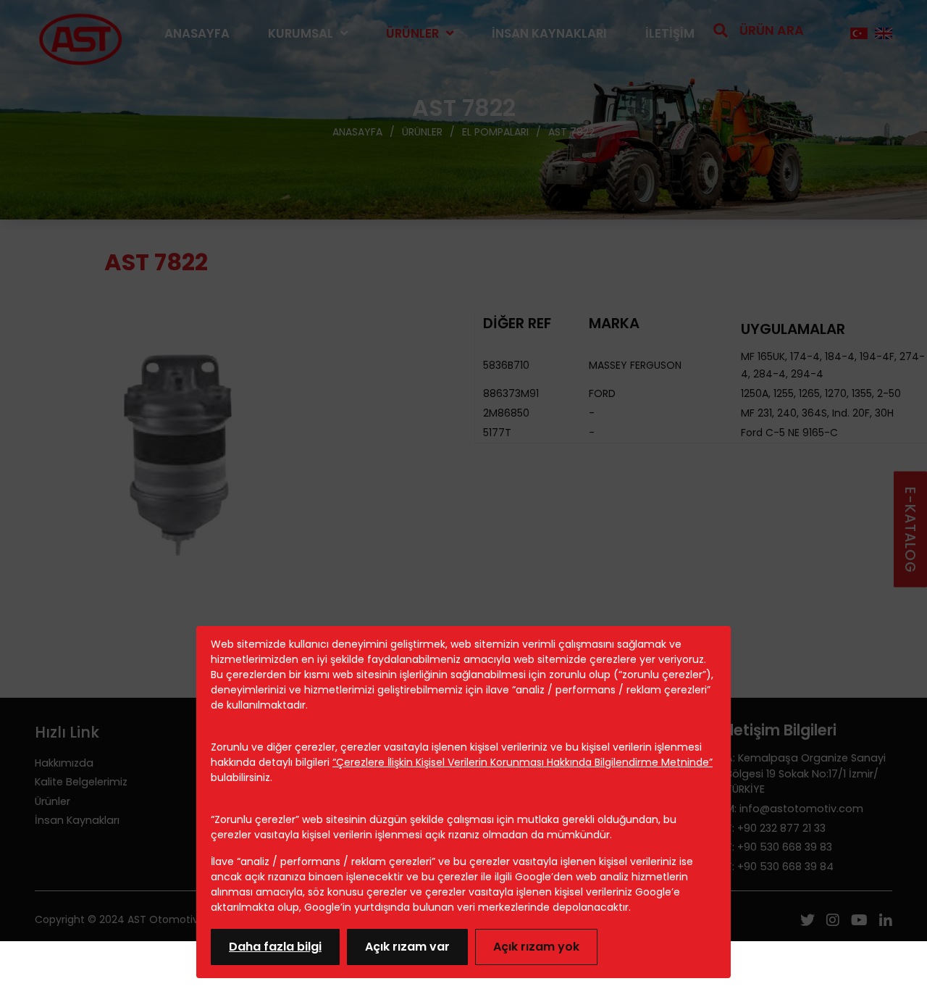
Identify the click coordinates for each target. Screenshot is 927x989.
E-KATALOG (910, 529)
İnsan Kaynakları (549, 33)
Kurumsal (300, 33)
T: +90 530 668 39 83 (779, 847)
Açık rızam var (407, 946)
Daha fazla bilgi (275, 946)
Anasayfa (197, 33)
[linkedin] (885, 921)
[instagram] (832, 921)
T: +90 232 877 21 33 (776, 828)
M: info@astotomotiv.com (794, 808)
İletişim (670, 33)
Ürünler (412, 33)
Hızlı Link (67, 732)
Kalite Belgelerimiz (81, 782)
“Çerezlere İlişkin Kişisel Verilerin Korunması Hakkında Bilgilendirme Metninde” (522, 762)
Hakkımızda (64, 763)
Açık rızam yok (536, 946)
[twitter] (807, 921)
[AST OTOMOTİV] (80, 33)
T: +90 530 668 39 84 (780, 866)
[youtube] (859, 921)
